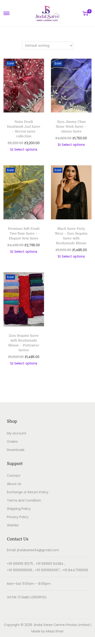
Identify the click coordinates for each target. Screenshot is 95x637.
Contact (14, 475)
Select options (25, 149)
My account (16, 433)
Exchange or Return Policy (27, 492)
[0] (85, 13)
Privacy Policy (18, 517)
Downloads (15, 450)
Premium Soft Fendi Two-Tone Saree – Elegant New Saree (23, 233)
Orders (12, 441)
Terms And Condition (24, 500)
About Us (14, 484)
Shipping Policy (19, 508)
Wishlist (13, 525)
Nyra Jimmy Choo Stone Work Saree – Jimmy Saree (71, 126)
